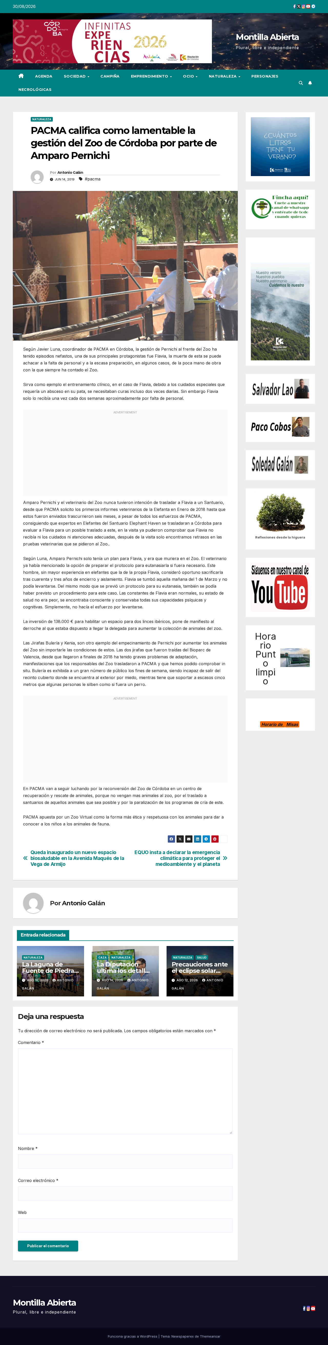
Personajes (264, 76)
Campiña (110, 76)
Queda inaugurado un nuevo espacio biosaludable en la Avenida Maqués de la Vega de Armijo (77, 858)
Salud (202, 957)
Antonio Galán (70, 172)
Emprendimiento (150, 76)
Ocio (189, 76)
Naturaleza (223, 76)
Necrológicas (35, 89)
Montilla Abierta (267, 37)
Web (22, 1212)
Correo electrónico (38, 1180)
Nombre (28, 1148)
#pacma (92, 178)
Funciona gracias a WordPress (133, 1336)
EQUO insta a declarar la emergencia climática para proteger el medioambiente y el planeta (177, 858)
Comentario (31, 1042)
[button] (301, 82)
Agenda (44, 76)
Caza (102, 957)
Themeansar (210, 1336)
